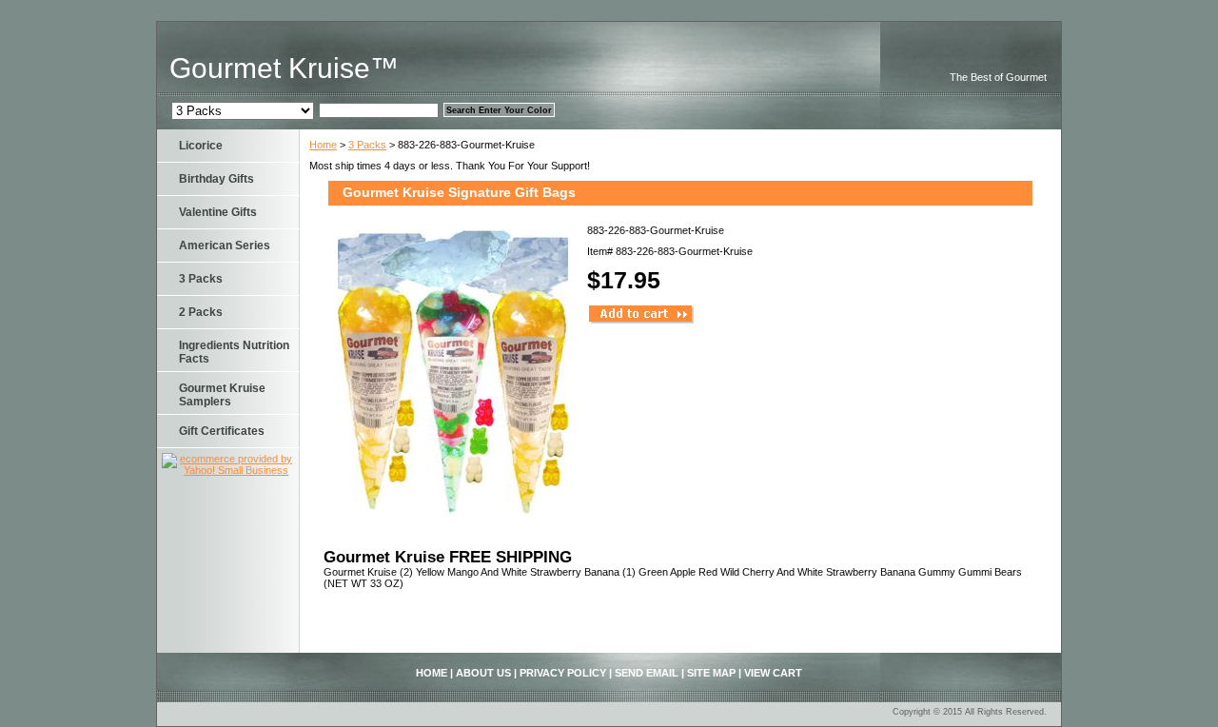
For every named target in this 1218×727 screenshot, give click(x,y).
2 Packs (201, 312)
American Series (224, 245)
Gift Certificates (222, 431)
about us (483, 672)
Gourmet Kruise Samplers (222, 395)
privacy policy (563, 672)
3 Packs (367, 144)
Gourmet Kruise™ (284, 68)
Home (323, 144)
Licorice (201, 145)
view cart (773, 672)
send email (646, 672)
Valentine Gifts (218, 212)
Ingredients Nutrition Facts (234, 352)
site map (711, 672)
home (431, 672)
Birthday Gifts (216, 179)
